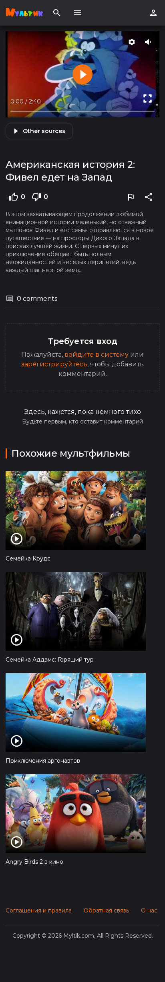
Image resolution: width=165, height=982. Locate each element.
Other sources (44, 131)
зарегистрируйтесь (54, 364)
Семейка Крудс (28, 558)
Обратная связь (106, 910)
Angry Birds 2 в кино (34, 861)
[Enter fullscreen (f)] (147, 98)
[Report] (131, 197)
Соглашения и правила (39, 910)
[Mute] (148, 42)
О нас (149, 910)
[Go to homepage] (24, 13)
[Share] (148, 197)
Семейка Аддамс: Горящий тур (50, 659)
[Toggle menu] (77, 12)
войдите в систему (96, 354)
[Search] (56, 12)
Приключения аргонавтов (43, 760)
